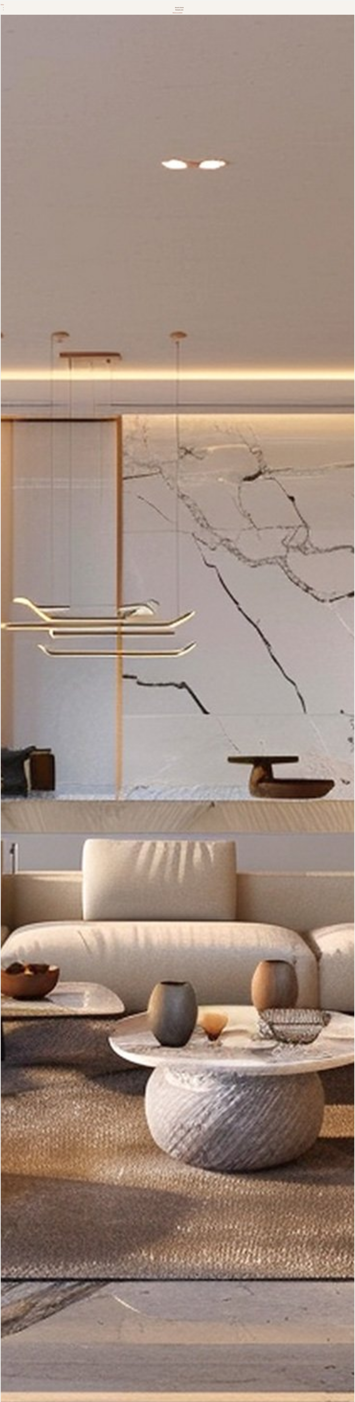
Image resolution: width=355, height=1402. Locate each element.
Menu (2, 4)
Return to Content (177, 12)
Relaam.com (179, 9)
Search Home (179, 7)
